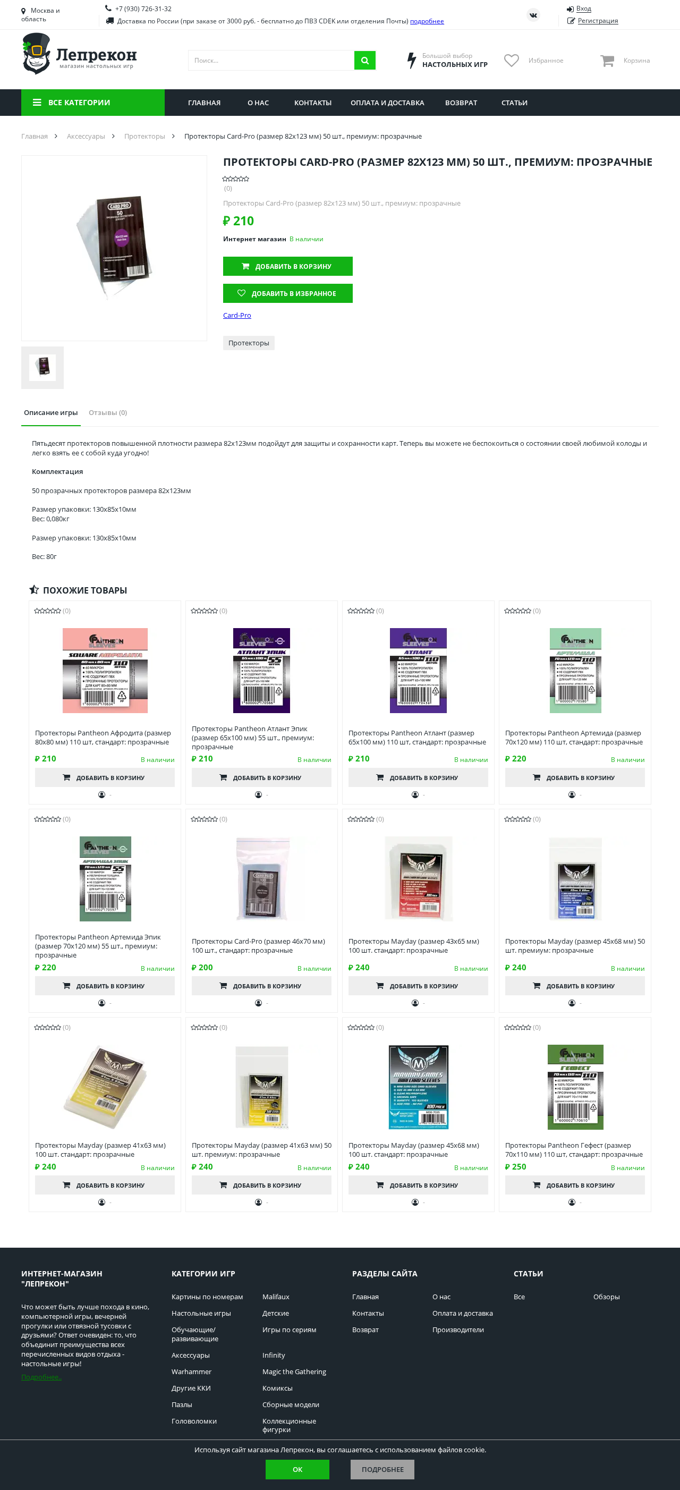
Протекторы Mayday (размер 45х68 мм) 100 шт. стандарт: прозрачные (413, 1150)
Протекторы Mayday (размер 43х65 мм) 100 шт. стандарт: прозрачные (413, 946)
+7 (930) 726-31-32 (143, 8)
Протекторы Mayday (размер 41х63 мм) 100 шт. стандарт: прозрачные (100, 1150)
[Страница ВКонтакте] (533, 15)
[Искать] (365, 60)
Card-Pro (237, 315)
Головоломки (194, 1421)
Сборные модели (290, 1404)
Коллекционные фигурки (289, 1426)
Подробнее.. (41, 1377)
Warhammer (191, 1371)
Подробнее (383, 1469)
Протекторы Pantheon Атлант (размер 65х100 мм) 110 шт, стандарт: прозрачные (417, 738)
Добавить (294, 266)
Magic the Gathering (294, 1371)
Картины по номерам (207, 1296)
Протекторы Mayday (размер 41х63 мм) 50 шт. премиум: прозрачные (262, 1150)
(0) (228, 188)
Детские (275, 1313)
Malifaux (276, 1296)
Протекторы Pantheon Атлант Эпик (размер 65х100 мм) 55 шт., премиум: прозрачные (253, 737)
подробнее (427, 21)
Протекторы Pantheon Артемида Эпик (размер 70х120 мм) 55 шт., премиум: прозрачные (98, 946)
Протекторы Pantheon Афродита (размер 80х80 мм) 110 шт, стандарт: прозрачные (103, 738)
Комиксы (277, 1388)
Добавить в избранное (294, 293)
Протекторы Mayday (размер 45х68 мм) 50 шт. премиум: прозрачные (575, 946)
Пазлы (182, 1404)
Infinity (273, 1355)
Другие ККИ (191, 1388)
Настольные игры (201, 1313)
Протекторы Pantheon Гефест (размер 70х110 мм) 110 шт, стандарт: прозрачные (574, 1150)
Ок (297, 1469)
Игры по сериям (289, 1329)
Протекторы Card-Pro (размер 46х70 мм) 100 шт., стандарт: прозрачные (258, 946)
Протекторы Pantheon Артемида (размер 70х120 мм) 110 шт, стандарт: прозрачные (574, 738)
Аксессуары (191, 1355)
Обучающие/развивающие (195, 1334)
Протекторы (248, 343)
